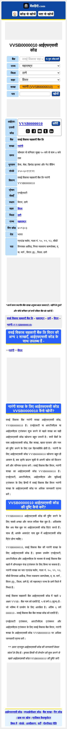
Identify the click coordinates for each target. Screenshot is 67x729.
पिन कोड (58, 712)
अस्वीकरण (31, 723)
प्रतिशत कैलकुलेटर (41, 717)
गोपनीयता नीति (50, 723)
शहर (13, 80)
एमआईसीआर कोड (32, 712)
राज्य (13, 66)
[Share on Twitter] (45, 131)
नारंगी (20, 146)
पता (13, 94)
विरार (20, 208)
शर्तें (39, 723)
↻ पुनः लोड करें (52, 59)
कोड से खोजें (28, 14)
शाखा (13, 87)
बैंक (13, 59)
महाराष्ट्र (22, 221)
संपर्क (22, 723)
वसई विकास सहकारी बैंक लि (20, 318)
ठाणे (19, 215)
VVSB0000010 (31, 124)
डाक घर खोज (23, 717)
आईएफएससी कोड (13, 712)
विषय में (14, 723)
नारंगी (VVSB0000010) (19, 324)
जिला (13, 73)
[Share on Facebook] (33, 131)
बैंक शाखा (47, 712)
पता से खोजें (46, 14)
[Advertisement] (33, 31)
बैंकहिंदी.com (37, 6)
